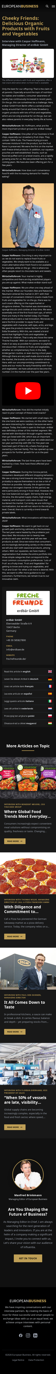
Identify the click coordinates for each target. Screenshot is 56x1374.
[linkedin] (35, 1335)
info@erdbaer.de (15, 649)
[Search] (47, 6)
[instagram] (28, 1335)
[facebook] (21, 1335)
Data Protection (36, 1360)
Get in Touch (28, 1258)
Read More (13, 841)
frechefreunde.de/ (16, 658)
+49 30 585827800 (16, 640)
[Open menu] (52, 6)
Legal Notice (18, 1360)
